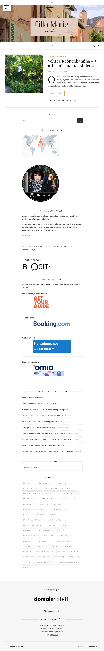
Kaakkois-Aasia (67, 499)
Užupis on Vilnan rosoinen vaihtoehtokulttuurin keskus (45, 415)
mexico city (31, 536)
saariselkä (63, 541)
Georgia (51, 488)
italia (50, 493)
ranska (63, 536)
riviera (28, 541)
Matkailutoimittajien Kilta (52, 631)
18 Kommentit (63, 71)
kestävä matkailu (50, 504)
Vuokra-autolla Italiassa (32, 397)
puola (48, 536)
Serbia (69, 546)
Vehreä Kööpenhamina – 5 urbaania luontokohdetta (72, 63)
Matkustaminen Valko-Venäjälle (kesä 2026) (40, 403)
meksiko (65, 530)
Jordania (47, 499)
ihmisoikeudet (32, 493)
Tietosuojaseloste (52, 611)
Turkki (59, 557)
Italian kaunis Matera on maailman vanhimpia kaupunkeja (46, 409)
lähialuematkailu (33, 525)
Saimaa (28, 546)
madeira (28, 530)
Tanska (64, 56)
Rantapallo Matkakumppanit (52, 625)
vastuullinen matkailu (37, 562)
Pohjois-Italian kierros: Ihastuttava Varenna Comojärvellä (46, 439)
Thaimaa (44, 557)
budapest (45, 483)
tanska (28, 557)
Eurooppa (53, 56)
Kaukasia (29, 504)
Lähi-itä (55, 520)
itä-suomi (29, 499)
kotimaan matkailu (61, 509)
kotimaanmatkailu (34, 509)
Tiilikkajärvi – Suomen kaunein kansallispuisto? (41, 427)
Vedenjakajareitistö (67, 562)
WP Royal (19, 646)
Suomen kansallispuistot (38, 552)
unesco (74, 557)
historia (67, 488)
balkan (28, 483)
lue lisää (56, 93)
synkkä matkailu (68, 552)
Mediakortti (27, 235)
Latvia (53, 515)
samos (42, 546)
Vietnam (28, 567)
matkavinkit (47, 530)
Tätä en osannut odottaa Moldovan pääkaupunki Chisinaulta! (47, 451)
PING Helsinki (52, 634)
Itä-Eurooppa (68, 493)
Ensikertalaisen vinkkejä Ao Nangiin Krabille (40, 421)
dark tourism (32, 488)
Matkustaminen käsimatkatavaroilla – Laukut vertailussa (46, 433)
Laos (27, 515)
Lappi (40, 515)
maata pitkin (57, 525)
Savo (56, 546)
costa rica (63, 483)
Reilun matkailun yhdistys (52, 628)
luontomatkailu (33, 520)
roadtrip (44, 541)
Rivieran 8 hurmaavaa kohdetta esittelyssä (40, 445)
